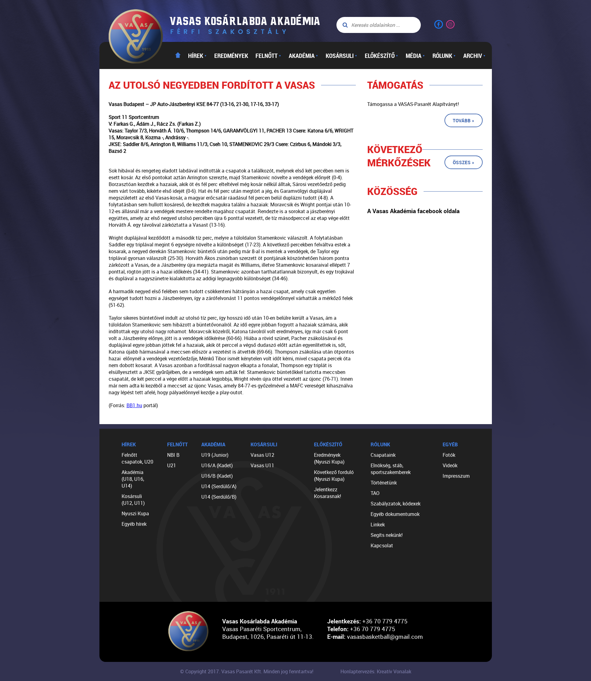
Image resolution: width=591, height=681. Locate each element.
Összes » (463, 162)
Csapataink (383, 455)
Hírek (197, 55)
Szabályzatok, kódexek (395, 503)
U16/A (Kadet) (217, 465)
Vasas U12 (262, 455)
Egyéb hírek (134, 524)
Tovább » (463, 120)
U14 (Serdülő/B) (218, 496)
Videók (450, 465)
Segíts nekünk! (387, 535)
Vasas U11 (262, 465)
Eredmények (231, 55)
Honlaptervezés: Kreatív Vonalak (375, 671)
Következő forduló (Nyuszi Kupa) (334, 475)
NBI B (173, 455)
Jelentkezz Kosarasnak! (327, 493)
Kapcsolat (382, 545)
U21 (171, 465)
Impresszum (456, 475)
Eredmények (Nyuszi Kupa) (329, 458)
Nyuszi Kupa (135, 513)
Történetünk (384, 482)
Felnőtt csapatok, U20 (137, 458)
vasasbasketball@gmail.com (385, 636)
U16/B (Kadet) (217, 475)
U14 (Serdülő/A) (218, 486)
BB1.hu (134, 405)
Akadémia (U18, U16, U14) (133, 479)
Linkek (378, 524)
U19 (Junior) (214, 455)
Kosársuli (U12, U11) (133, 499)
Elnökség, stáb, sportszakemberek (391, 469)
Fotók (449, 455)
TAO (375, 493)
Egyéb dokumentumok (395, 514)
